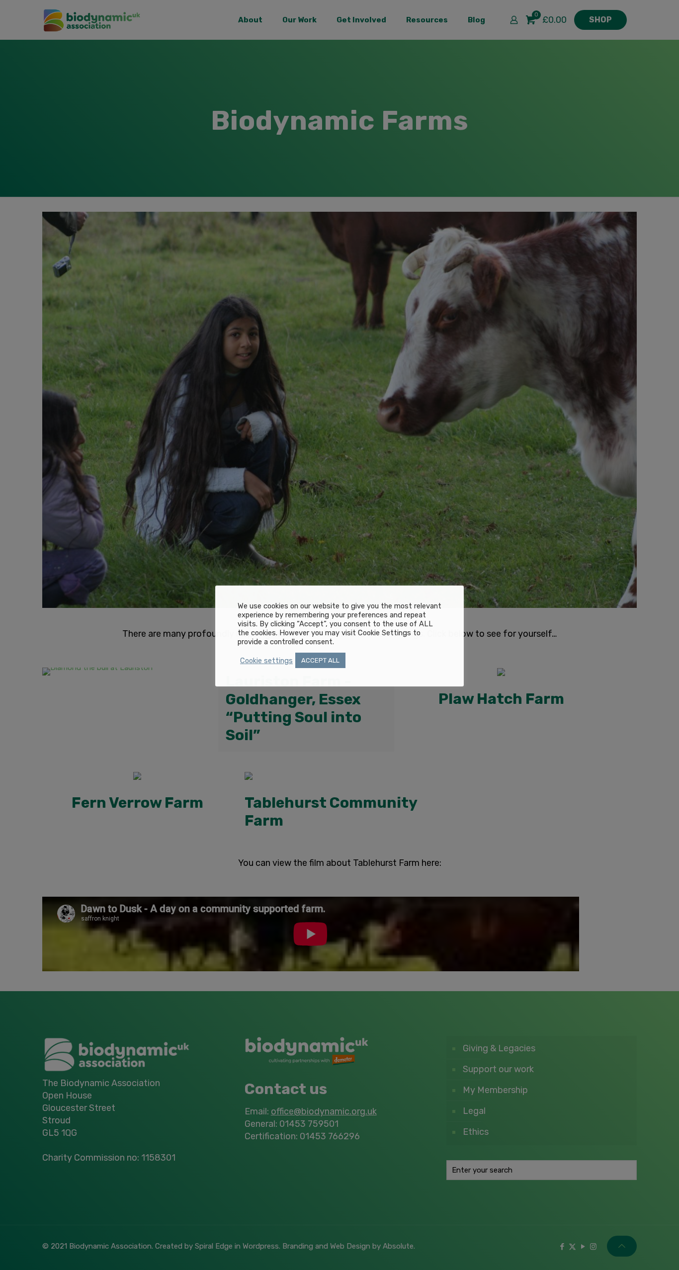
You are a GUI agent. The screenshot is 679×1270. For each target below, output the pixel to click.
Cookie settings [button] (266, 660)
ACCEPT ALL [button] (320, 660)
